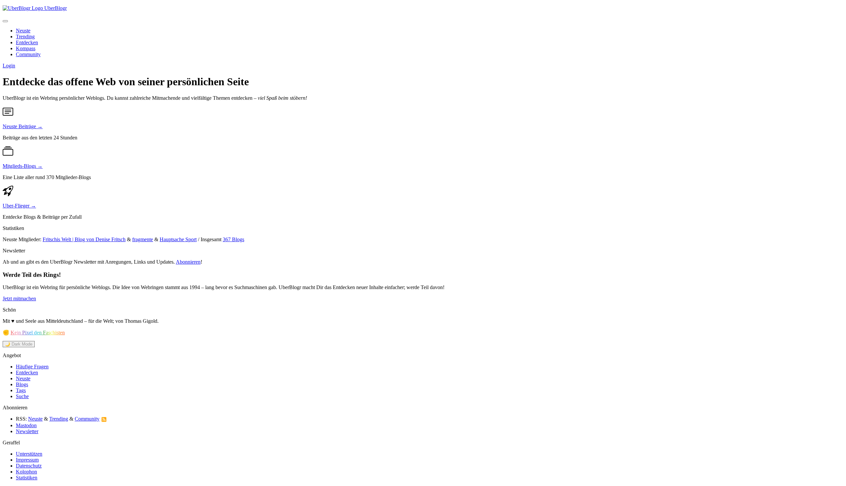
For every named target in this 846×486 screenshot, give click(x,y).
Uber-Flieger (19, 205)
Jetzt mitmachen (19, 298)
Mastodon (26, 425)
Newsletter (27, 431)
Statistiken (26, 477)
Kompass (25, 48)
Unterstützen (29, 454)
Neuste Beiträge (23, 126)
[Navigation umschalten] (5, 21)
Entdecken (27, 42)
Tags (21, 390)
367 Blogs (233, 239)
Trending (25, 36)
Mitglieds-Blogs (23, 166)
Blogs (22, 384)
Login (9, 65)
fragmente (142, 239)
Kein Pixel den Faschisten (38, 332)
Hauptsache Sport (178, 239)
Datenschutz (29, 465)
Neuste (23, 30)
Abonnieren (188, 262)
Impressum (27, 460)
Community (28, 54)
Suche (22, 396)
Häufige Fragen (32, 366)
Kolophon (26, 471)
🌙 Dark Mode (18, 344)
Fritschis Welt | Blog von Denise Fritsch (84, 239)
